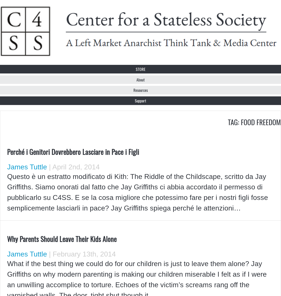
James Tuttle (27, 167)
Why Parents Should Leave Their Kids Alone (62, 238)
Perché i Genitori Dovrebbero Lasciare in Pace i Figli (73, 151)
